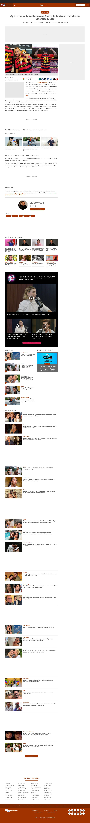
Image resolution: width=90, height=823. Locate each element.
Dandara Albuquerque (23, 792)
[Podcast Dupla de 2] (78, 813)
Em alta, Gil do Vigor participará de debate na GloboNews (25, 249)
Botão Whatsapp (72, 811)
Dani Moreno (9, 790)
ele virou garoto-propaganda (18, 193)
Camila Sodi (8, 799)
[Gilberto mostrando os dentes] (38, 257)
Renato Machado (22, 788)
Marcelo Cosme (47, 785)
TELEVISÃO (15, 805)
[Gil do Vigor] (22, 205)
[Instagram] (35, 206)
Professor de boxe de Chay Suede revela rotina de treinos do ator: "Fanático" (38, 745)
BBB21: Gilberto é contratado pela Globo (24, 264)
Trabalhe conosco (51, 812)
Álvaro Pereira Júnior (36, 787)
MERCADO (57, 805)
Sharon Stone (9, 797)
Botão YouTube (83, 811)
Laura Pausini (21, 783)
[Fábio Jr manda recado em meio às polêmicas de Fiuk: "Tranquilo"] (13, 600)
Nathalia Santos (47, 792)
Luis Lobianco (9, 794)
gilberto (8, 215)
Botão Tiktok (69, 811)
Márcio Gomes (9, 795)
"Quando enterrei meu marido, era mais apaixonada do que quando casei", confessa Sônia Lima (18, 336)
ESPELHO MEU (82, 805)
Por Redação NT (9, 77)
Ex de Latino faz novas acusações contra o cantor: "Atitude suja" (38, 692)
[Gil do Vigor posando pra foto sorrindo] (25, 242)
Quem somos (35, 810)
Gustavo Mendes (22, 797)
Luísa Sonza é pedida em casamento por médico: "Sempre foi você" (27, 366)
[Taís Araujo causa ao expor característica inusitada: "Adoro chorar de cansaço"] (13, 481)
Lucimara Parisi (22, 794)
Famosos (44, 5)
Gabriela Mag (47, 788)
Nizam (7, 792)
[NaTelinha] (6, 5)
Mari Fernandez (35, 794)
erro (56, 79)
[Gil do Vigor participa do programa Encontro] (52, 257)
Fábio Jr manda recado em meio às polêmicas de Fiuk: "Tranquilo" (39, 598)
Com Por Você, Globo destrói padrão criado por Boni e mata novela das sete (28, 389)
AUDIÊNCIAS (40, 805)
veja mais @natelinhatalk (31, 343)
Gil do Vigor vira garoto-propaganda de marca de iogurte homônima (38, 249)
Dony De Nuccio (35, 799)
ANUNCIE (56, 810)
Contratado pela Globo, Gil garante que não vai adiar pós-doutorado (51, 249)
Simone (46, 787)
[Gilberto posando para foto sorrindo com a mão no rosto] (25, 257)
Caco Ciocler (8, 788)
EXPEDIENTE (46, 810)
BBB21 (27, 95)
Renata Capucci (34, 797)
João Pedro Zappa (48, 790)
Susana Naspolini (10, 785)
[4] (12, 389)
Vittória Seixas (21, 795)
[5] (12, 400)
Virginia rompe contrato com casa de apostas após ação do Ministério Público (40, 427)
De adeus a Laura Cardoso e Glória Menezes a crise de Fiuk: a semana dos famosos (39, 415)
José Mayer (46, 795)
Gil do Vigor (14, 215)
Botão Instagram (81, 811)
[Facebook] (30, 206)
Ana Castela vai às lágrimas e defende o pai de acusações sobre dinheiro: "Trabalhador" (37, 734)
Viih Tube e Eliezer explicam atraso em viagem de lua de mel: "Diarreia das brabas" (40, 545)
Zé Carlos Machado (35, 795)
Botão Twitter (78, 811)
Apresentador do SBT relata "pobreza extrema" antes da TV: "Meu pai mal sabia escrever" (42, 336)
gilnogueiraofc (9, 187)
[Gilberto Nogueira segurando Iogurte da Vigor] (38, 242)
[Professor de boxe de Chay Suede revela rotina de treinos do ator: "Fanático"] (13, 747)
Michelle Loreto (22, 790)
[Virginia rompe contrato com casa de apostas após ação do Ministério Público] (13, 428)
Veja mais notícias (37, 209)
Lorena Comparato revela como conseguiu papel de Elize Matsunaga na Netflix (29, 314)
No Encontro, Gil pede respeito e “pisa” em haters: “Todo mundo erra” (51, 265)
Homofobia (26, 215)
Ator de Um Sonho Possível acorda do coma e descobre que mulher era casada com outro (39, 704)
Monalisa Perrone (48, 783)
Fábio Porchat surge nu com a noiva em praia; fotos (28, 354)
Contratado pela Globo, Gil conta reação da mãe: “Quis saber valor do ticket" (11, 250)
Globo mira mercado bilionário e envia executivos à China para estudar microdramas (13, 148)
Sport (21, 215)
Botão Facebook (75, 811)
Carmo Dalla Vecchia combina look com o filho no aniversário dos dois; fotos (38, 680)
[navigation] (15, 5)
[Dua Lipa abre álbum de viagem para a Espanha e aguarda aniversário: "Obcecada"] (13, 641)
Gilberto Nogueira (42, 82)
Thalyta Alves (34, 785)
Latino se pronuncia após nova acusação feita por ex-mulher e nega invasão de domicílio (39, 491)
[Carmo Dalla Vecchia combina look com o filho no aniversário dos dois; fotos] (13, 682)
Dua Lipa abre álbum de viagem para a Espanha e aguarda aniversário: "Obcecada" (38, 639)
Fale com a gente (38, 812)
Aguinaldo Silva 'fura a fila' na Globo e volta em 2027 (48, 147)
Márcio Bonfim (34, 783)
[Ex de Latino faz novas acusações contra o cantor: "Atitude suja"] (13, 694)
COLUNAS (49, 805)
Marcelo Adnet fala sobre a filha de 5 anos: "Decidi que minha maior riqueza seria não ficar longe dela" (39, 521)
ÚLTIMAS (7, 805)
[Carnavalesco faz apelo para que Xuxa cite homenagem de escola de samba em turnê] (13, 440)
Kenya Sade (21, 785)
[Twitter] (33, 206)
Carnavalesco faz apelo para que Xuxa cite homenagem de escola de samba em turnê (40, 438)
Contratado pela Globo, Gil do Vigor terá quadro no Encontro (11, 264)
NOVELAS (23, 805)
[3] (12, 378)
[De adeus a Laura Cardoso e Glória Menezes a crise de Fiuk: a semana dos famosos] (13, 417)
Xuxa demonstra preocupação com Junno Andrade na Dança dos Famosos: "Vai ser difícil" (27, 378)
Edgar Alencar (47, 799)
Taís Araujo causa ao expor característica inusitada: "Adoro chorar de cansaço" (39, 480)
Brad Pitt (8, 783)
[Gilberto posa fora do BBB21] (52, 242)
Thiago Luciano (21, 787)
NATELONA (72, 805)
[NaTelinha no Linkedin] (75, 813)
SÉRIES (64, 805)
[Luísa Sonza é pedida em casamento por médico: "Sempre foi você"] (13, 470)
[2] (12, 367)
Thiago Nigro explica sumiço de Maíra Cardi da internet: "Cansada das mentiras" (40, 574)
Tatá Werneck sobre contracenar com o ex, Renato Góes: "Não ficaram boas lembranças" (40, 586)
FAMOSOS (31, 805)
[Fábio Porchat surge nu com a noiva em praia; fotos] (13, 629)
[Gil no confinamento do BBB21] (11, 242)
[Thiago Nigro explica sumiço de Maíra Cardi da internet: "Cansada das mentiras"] (13, 576)
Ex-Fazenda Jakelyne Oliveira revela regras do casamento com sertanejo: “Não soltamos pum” (37, 533)
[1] (12, 356)
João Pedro (33, 788)
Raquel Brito (8, 787)
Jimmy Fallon (21, 799)
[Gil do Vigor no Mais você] (11, 257)
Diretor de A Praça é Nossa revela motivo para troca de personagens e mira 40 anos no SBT (31, 148)
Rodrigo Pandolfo (48, 794)
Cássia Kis (33, 792)
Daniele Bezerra (35, 790)
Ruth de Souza (47, 797)
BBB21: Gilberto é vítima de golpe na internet (38, 264)
